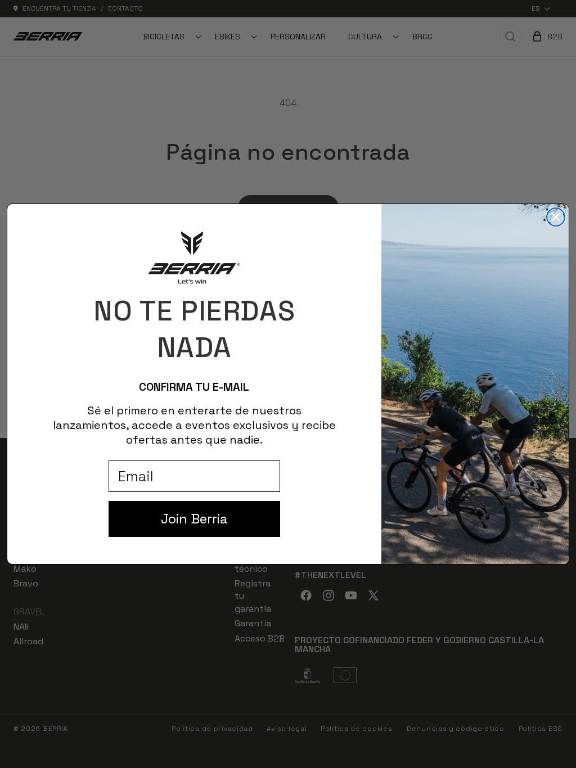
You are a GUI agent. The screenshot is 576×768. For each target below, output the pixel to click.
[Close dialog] (556, 217)
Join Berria (194, 518)
